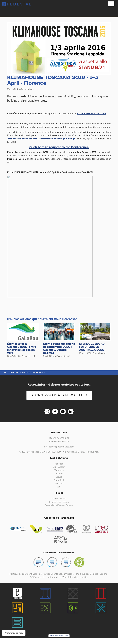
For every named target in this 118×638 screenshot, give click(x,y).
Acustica (59, 483)
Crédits (103, 574)
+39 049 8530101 (61, 438)
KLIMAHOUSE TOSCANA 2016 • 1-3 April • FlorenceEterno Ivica (16, 4)
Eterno (59, 473)
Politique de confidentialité (23, 574)
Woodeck (59, 470)
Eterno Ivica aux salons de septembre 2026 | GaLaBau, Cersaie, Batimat (59, 348)
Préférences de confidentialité (45, 577)
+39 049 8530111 (61, 441)
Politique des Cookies (87, 574)
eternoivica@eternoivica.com (59, 447)
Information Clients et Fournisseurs (57, 574)
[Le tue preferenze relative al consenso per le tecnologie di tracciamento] (13, 633)
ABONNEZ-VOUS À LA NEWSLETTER (59, 395)
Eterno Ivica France (59, 502)
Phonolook (59, 480)
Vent (59, 487)
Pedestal (59, 464)
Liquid (59, 477)
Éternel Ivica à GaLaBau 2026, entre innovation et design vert (21, 348)
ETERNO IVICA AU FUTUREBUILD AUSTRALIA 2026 (92, 347)
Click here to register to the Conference (59, 147)
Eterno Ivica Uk (59, 499)
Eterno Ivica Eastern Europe (59, 505)
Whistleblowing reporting (75, 577)
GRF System (59, 467)
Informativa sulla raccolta (59, 636)
